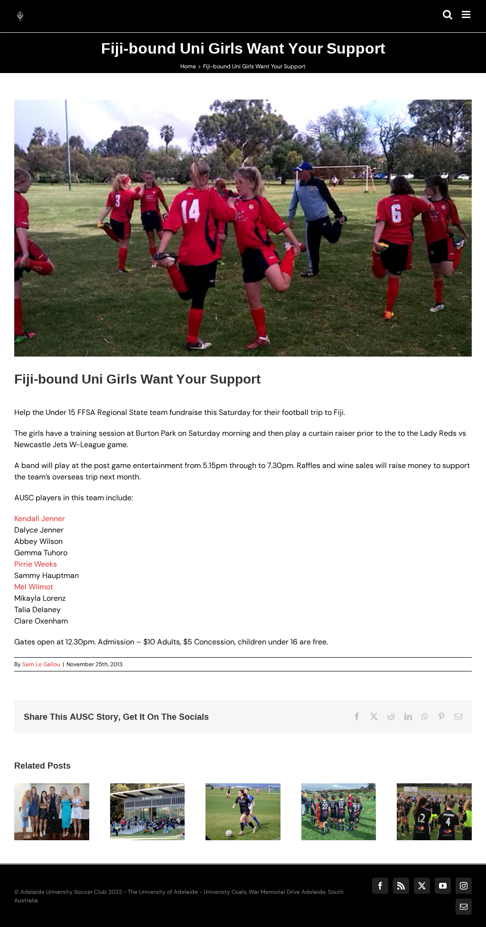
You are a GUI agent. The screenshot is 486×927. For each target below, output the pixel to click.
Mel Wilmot (33, 587)
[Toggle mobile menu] (467, 14)
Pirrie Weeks (35, 564)
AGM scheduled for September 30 (135, 792)
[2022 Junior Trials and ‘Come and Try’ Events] (243, 812)
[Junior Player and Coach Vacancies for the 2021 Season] (338, 812)
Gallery (63, 787)
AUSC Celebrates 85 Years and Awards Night (39, 787)
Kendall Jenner (39, 518)
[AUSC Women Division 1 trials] (434, 812)
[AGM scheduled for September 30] (147, 812)
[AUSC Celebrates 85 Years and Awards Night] (51, 812)
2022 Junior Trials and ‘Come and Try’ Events (231, 787)
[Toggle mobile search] (447, 14)
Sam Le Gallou (41, 664)
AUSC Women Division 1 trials (422, 792)
